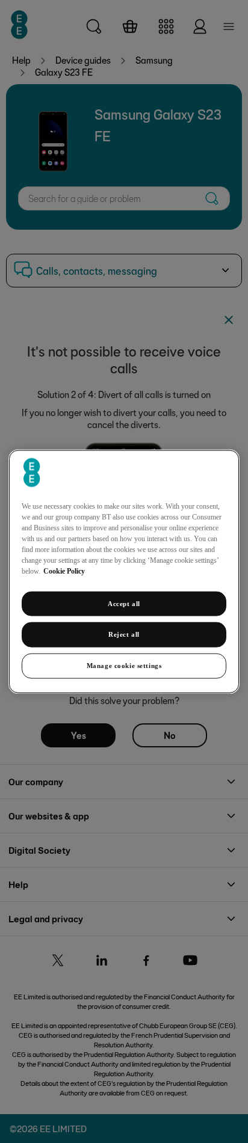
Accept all (124, 603)
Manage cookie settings (124, 665)
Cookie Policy (64, 570)
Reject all (124, 634)
